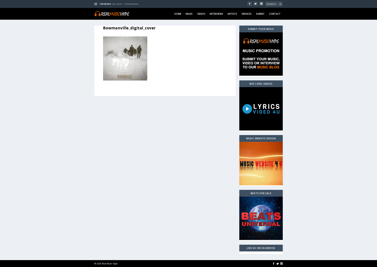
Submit (260, 14)
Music (189, 14)
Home (177, 14)
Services (247, 14)
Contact (275, 14)
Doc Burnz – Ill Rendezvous (125, 3)
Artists (232, 14)
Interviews (216, 14)
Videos (201, 14)
